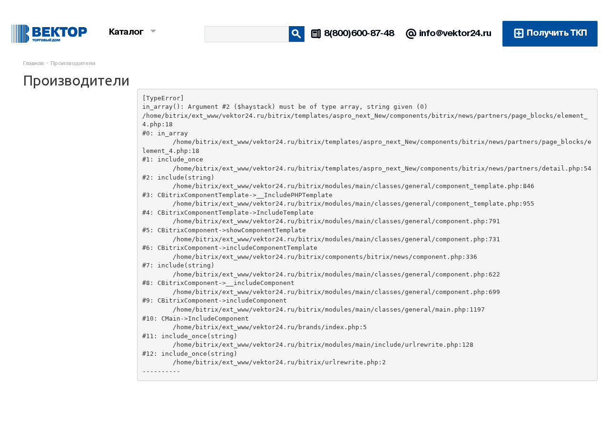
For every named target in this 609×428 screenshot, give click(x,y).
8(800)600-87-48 (359, 33)
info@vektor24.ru (455, 33)
